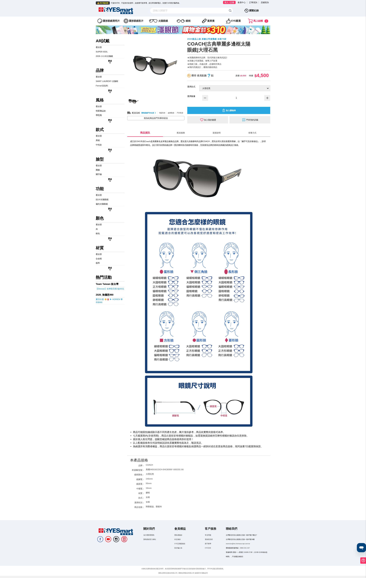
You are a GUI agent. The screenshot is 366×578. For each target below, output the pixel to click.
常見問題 (208, 535)
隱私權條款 (178, 535)
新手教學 (208, 543)
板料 (98, 263)
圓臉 (98, 170)
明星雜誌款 (101, 111)
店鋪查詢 (265, 2)
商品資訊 (145, 132)
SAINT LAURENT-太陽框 (107, 81)
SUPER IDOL (102, 52)
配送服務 (181, 133)
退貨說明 (217, 133)
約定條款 (177, 539)
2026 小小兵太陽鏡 (104, 56)
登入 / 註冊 (229, 2)
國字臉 (99, 174)
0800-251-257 (245, 548)
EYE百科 (208, 548)
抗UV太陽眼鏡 (102, 199)
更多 (110, 61)
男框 (98, 140)
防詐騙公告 (178, 548)
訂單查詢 (253, 2)
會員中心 (242, 2)
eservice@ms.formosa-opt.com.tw (238, 543)
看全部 (99, 47)
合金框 (99, 258)
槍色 (98, 233)
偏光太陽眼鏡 (102, 204)
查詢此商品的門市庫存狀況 (156, 118)
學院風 (99, 115)
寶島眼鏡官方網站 (149, 539)
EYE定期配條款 (179, 543)
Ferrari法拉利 (102, 85)
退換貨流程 (209, 539)
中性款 (99, 145)
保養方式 (252, 133)
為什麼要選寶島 (148, 535)
